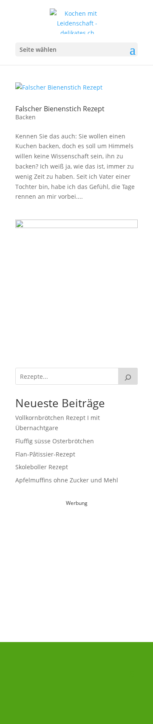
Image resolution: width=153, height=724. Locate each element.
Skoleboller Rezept (41, 467)
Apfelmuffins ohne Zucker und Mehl (66, 480)
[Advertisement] (79, 561)
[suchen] (128, 376)
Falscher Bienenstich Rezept (60, 108)
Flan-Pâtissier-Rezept (45, 454)
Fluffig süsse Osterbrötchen (54, 441)
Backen (25, 117)
